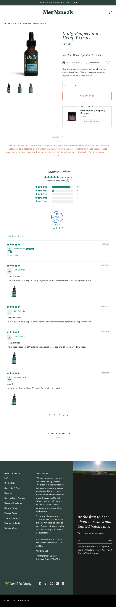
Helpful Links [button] (12, 473)
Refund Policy (10, 508)
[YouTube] (63, 583)
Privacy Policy (101, 550)
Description (73, 62)
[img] (13, 244)
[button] (41, 187)
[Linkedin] (57, 583)
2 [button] (54, 415)
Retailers (8, 493)
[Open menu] (8, 12)
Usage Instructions (13, 503)
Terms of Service (85, 553)
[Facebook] (40, 583)
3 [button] (59, 415)
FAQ (6, 478)
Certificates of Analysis (14, 498)
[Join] (108, 540)
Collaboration (10, 528)
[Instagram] (51, 583)
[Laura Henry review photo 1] (14, 358)
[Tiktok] (45, 583)
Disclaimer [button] (42, 473)
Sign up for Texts (12, 523)
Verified (56, 228)
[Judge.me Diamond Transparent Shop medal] (57, 217)
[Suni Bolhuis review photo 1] (14, 291)
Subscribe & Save (12, 488)
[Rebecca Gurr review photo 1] (14, 399)
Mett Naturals (15, 600)
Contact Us (9, 483)
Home (7, 23)
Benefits (95, 62)
